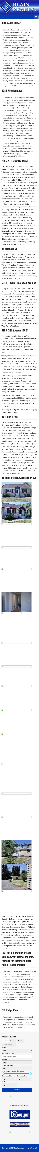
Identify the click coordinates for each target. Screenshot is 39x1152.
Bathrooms (5, 1082)
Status (4, 1047)
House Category (7, 1065)
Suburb (4, 1059)
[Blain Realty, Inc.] (19, 7)
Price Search (13, 1071)
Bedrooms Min (7, 1076)
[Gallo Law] (20, 1124)
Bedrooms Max (22, 1076)
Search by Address (8, 1053)
